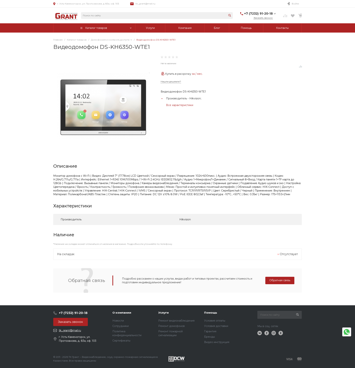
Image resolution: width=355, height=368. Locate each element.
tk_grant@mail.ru (145, 3)
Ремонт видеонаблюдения (176, 320)
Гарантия (210, 331)
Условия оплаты (214, 320)
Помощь (210, 312)
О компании (121, 312)
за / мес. (197, 73)
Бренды (209, 336)
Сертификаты (121, 340)
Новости (118, 320)
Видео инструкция (216, 342)
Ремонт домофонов (171, 326)
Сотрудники (120, 326)
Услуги (163, 312)
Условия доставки (216, 326)
